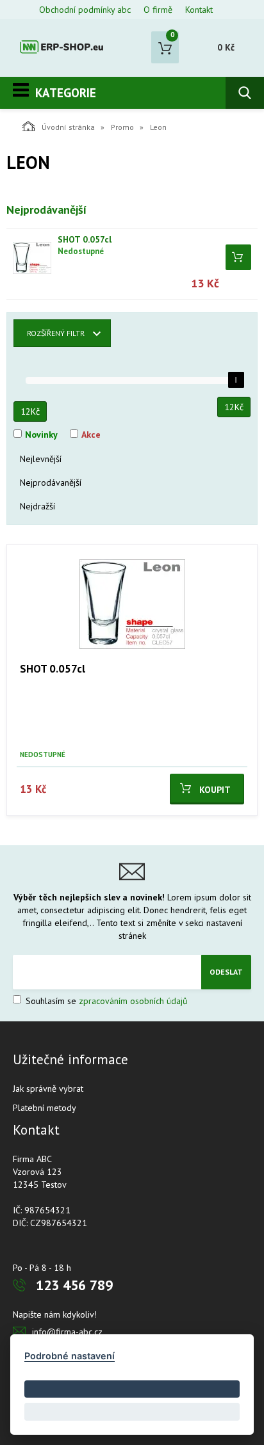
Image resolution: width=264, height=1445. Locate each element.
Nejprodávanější (50, 482)
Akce (91, 434)
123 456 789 (74, 1285)
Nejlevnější (41, 459)
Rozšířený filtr (56, 333)
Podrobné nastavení (69, 1355)
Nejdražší (37, 506)
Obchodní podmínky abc (85, 9)
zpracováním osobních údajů (133, 1001)
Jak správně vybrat (48, 1088)
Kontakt (199, 9)
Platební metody (44, 1108)
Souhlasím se (105, 1001)
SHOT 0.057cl (84, 239)
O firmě (158, 9)
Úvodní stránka (68, 127)
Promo (122, 127)
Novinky (41, 434)
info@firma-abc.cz (67, 1331)
